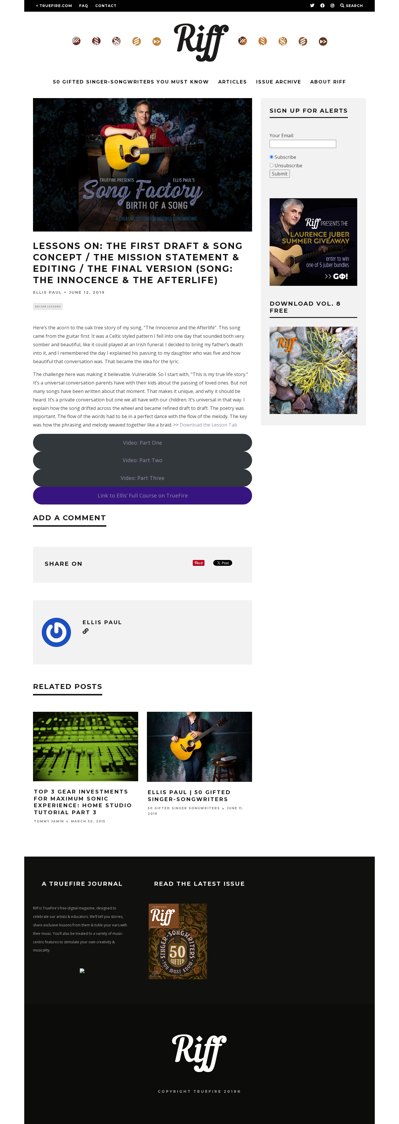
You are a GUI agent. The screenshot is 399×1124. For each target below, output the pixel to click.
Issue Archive (278, 82)
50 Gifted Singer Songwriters (184, 808)
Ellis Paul (47, 292)
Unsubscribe (288, 165)
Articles (232, 82)
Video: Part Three (142, 477)
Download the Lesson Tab (208, 425)
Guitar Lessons (48, 306)
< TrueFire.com (54, 6)
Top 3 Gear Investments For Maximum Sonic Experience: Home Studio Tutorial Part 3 (83, 802)
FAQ (83, 6)
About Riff (328, 82)
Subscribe (285, 157)
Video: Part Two (142, 460)
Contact (106, 6)
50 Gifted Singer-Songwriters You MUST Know (131, 82)
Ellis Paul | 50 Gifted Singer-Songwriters (189, 795)
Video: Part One (142, 442)
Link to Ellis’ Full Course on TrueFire (143, 495)
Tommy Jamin (49, 821)
